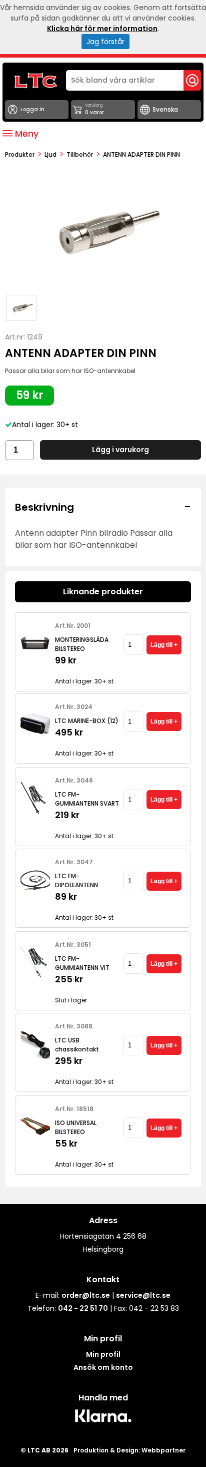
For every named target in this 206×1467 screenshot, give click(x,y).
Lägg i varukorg (120, 450)
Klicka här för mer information (102, 29)
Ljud (50, 154)
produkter (19, 154)
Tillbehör (79, 154)
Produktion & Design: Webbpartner (130, 1450)
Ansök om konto (103, 1367)
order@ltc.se (86, 1295)
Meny (25, 133)
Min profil (103, 1354)
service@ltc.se (143, 1295)
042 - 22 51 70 (83, 1308)
